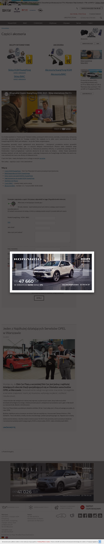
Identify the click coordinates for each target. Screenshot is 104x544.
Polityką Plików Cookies (43, 541)
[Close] (94, 251)
